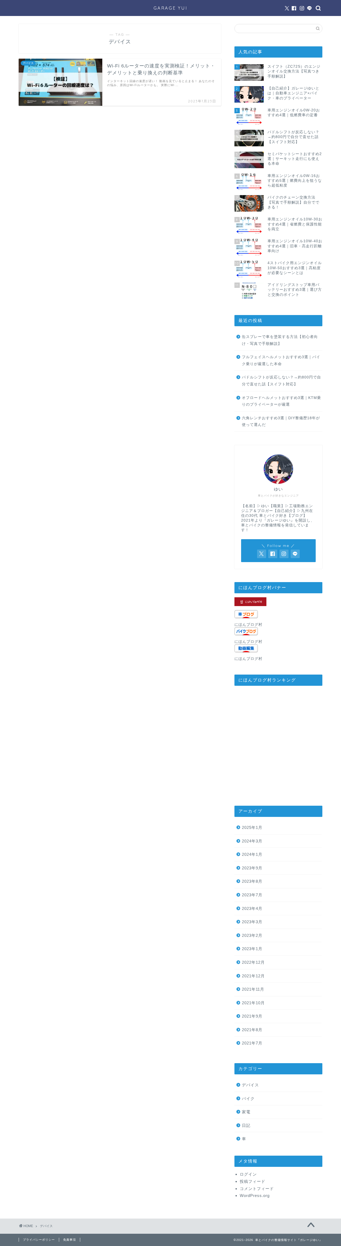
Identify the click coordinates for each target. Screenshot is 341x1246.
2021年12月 (253, 976)
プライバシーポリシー (39, 1239)
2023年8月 (252, 881)
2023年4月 (252, 908)
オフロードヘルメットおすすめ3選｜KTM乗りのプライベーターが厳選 (281, 401)
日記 (246, 1125)
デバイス (250, 1085)
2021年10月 (253, 1003)
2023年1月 (252, 948)
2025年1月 (252, 827)
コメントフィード (257, 1188)
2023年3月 (252, 922)
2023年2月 (252, 935)
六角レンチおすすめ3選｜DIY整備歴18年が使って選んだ (281, 421)
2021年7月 (252, 1043)
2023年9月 (252, 868)
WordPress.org (255, 1195)
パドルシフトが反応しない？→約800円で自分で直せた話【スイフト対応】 (281, 380)
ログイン (248, 1174)
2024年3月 (252, 841)
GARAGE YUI (170, 8)
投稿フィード (252, 1181)
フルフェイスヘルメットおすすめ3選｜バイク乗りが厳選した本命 (281, 360)
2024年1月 (252, 854)
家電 (246, 1112)
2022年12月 (253, 962)
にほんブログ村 (248, 625)
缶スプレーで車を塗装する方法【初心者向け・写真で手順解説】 (280, 340)
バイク (248, 1098)
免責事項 (69, 1239)
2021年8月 (252, 1029)
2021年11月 (253, 989)
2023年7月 (252, 895)
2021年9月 (252, 1016)
